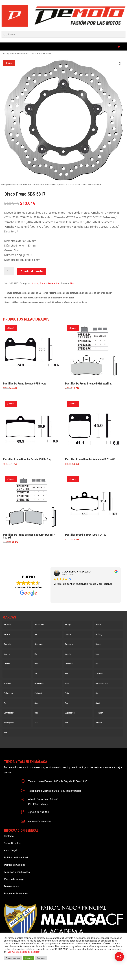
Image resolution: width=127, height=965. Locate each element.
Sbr (5, 703)
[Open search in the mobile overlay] (63, 34)
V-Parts (99, 723)
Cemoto (7, 644)
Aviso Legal (10, 850)
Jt (5, 674)
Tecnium (99, 713)
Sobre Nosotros (12, 843)
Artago (68, 624)
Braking (99, 634)
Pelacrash (8, 693)
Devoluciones (11, 886)
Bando (68, 634)
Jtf (36, 674)
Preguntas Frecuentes (16, 893)
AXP (36, 634)
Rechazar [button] (41, 958)
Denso (7, 654)
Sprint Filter (8, 713)
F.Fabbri (7, 664)
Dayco (98, 644)
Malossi (7, 683)
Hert (36, 664)
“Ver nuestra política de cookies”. (23, 951)
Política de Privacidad (16, 857)
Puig (67, 693)
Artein (98, 624)
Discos (35, 283)
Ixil (97, 664)
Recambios (15, 53)
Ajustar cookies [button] (13, 958)
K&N (66, 674)
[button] (120, 64)
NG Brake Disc (102, 683)
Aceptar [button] (28, 958)
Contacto (9, 836)
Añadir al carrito (31, 271)
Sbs (72, 283)
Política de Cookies (14, 864)
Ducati (68, 654)
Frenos (25, 53)
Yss (5, 733)
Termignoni (9, 723)
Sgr (66, 703)
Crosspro (69, 644)
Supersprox (69, 713)
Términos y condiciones (17, 872)
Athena (7, 634)
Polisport (38, 693)
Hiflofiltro (68, 664)
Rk (97, 693)
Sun (36, 713)
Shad (98, 703)
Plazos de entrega (14, 879)
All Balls (7, 624)
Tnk (36, 723)
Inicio (5, 53)
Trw (66, 723)
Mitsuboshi (39, 683)
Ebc (97, 654)
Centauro (38, 644)
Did (36, 654)
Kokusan (99, 674)
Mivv (67, 683)
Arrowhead (39, 624)
